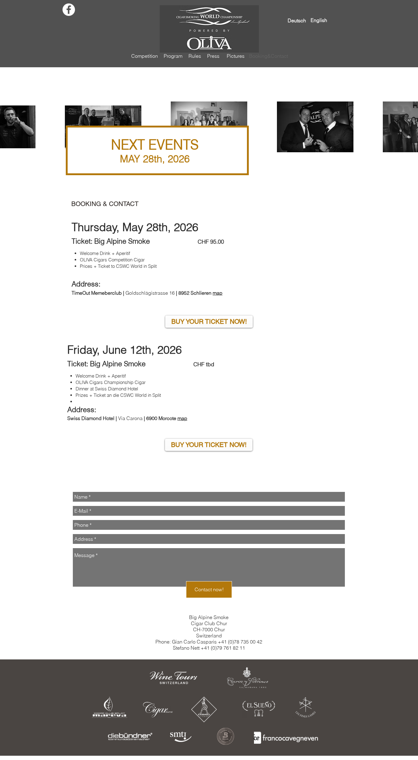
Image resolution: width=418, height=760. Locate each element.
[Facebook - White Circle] (68, 9)
